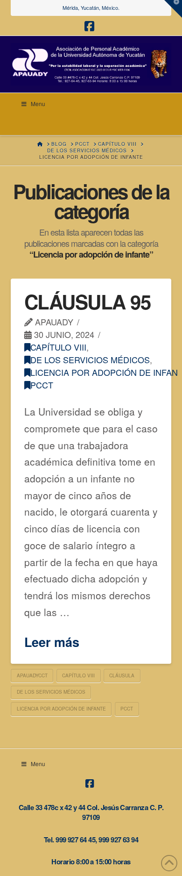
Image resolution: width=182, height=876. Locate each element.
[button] (173, 9)
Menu (38, 104)
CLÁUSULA (121, 675)
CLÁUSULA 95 (87, 301)
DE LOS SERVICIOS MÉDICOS (90, 359)
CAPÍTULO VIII (58, 347)
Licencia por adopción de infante (61, 708)
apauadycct (32, 675)
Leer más (51, 642)
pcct (41, 385)
